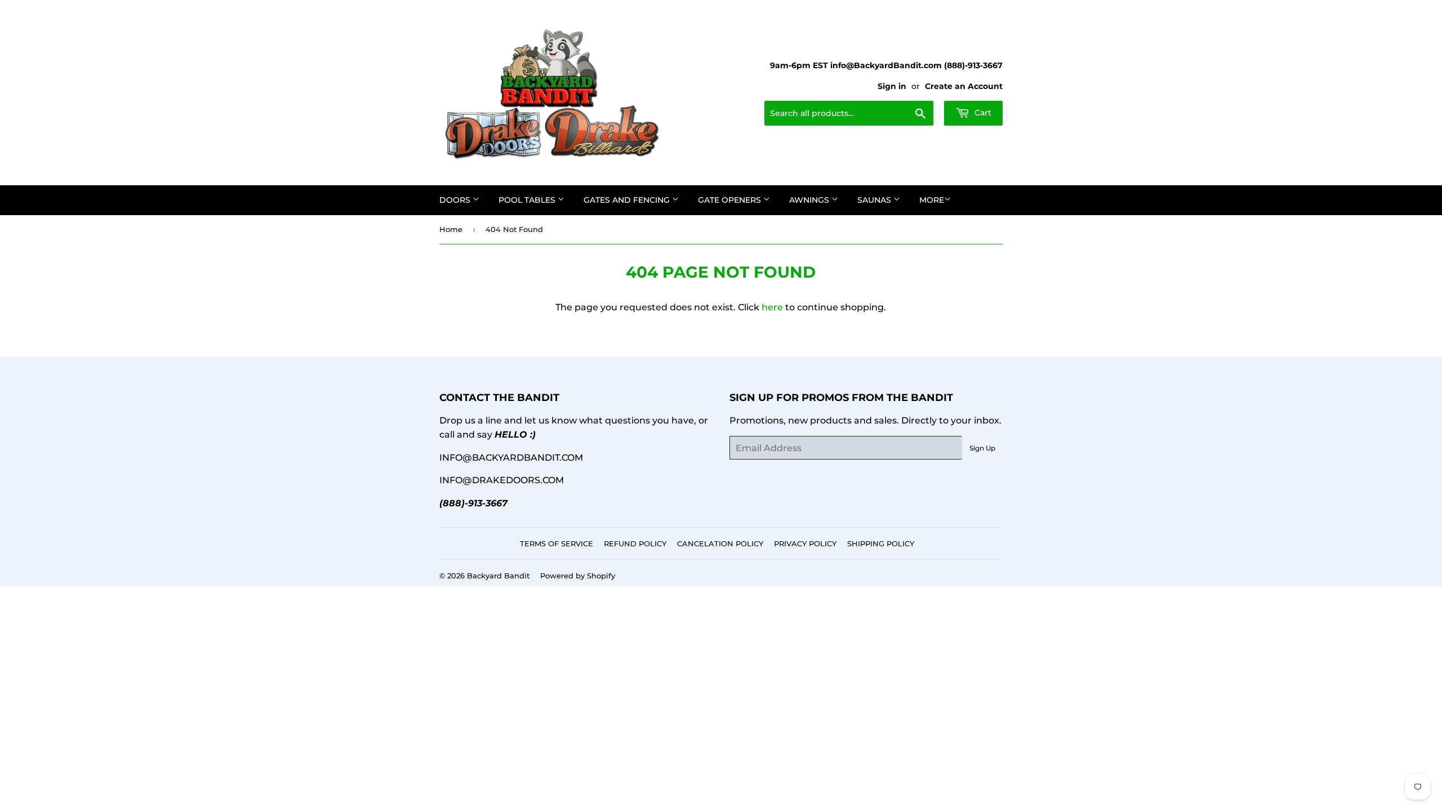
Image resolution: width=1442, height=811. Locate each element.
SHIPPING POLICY (880, 543)
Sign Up (982, 448)
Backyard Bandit (498, 575)
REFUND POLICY (635, 543)
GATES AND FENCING (628, 200)
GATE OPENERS (730, 200)
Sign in (892, 86)
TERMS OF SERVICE (556, 543)
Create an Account (964, 86)
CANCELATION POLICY (720, 543)
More (931, 200)
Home (450, 229)
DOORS (456, 200)
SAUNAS (875, 200)
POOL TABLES (528, 200)
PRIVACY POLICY (805, 543)
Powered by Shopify (577, 575)
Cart (981, 113)
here (772, 307)
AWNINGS (810, 200)
